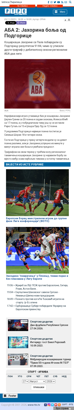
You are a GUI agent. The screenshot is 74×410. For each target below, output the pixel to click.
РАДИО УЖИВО (50, 6)
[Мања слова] (65, 19)
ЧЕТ (38, 376)
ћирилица (16, 2)
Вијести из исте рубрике (25, 164)
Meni (62, 11)
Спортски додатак (41, 321)
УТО (20, 376)
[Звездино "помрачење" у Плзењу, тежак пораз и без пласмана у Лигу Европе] (37, 248)
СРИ (29, 376)
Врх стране (62, 408)
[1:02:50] (18, 325)
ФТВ (71, 404)
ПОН (10, 376)
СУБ (55, 376)
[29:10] (18, 342)
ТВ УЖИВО (22, 6)
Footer (12, 395)
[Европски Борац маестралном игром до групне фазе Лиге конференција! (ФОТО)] (37, 191)
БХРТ (64, 404)
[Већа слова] (69, 19)
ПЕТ (46, 376)
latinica (5, 2)
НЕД (64, 376)
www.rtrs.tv (34, 404)
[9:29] (18, 359)
